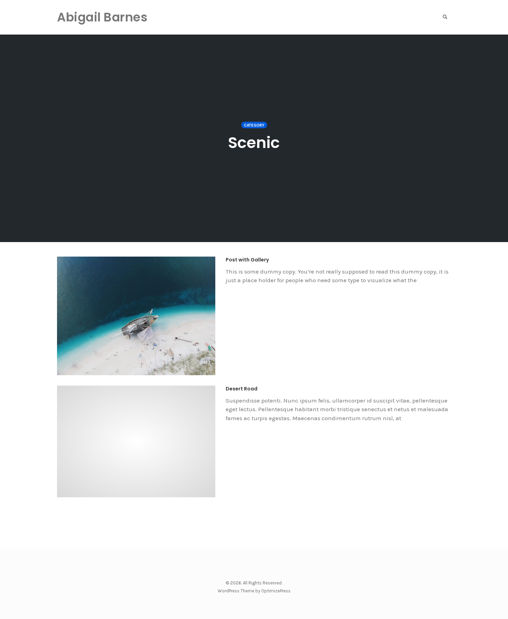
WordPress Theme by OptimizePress (254, 590)
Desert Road (241, 388)
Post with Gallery (247, 259)
